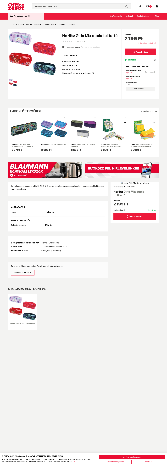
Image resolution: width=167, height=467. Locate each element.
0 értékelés (129, 187)
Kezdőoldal (10, 24)
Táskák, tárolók (50, 24)
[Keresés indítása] (126, 6)
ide (74, 461)
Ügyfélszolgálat (116, 16)
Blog (157, 16)
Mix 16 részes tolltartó (53, 144)
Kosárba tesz (142, 52)
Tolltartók (62, 24)
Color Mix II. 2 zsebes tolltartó (83, 145)
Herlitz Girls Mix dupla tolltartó (22, 324)
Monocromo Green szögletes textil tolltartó (141, 145)
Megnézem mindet (149, 111)
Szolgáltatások (143, 16)
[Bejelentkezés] (140, 6)
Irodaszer (38, 24)
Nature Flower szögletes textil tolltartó (111, 145)
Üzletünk (129, 16)
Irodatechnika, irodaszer (22, 24)
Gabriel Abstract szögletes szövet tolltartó (22, 145)
